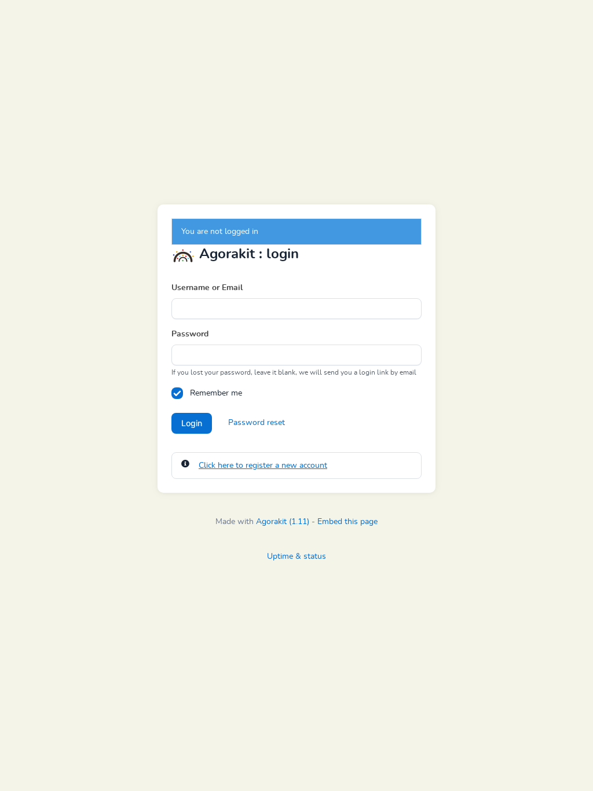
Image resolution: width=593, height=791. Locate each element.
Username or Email (207, 288)
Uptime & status (296, 556)
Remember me (216, 393)
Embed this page (347, 522)
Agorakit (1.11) (282, 522)
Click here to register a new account (263, 466)
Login (191, 423)
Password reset (256, 423)
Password (189, 334)
